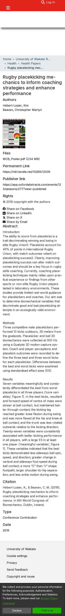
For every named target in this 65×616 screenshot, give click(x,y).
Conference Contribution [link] (20, 517)
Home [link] (7, 59)
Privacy (12, 563)
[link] (21, 159)
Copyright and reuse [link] (21, 576)
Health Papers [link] (31, 63)
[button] (43, 2)
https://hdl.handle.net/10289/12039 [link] (26, 172)
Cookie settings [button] (17, 556)
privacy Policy (49, 598)
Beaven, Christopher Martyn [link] (22, 110)
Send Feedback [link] (17, 569)
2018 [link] (6, 530)
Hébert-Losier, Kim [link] (16, 105)
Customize (9, 603)
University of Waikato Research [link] (34, 59)
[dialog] (32, 599)
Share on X (14, 217)
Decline (16, 610)
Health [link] (11, 63)
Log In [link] (50, 2)
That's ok (47, 610)
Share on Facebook (20, 209)
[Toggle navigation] (8, 7)
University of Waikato (21, 549)
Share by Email (16, 222)
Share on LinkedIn (19, 213)
